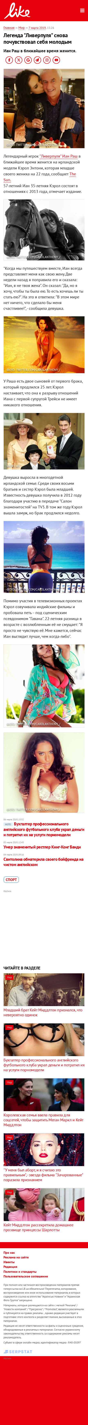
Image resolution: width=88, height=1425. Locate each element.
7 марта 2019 (37, 28)
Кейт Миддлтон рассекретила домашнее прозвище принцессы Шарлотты (38, 1227)
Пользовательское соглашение (25, 1276)
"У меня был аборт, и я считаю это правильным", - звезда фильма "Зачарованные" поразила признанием (43, 1174)
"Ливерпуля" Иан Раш (58, 156)
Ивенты (9, 1262)
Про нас (9, 1252)
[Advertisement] (44, 927)
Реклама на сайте (16, 1257)
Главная (9, 28)
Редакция (10, 1267)
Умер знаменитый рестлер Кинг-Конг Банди (42, 847)
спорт (11, 879)
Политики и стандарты (19, 1271)
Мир (21, 28)
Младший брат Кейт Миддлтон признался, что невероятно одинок (42, 1012)
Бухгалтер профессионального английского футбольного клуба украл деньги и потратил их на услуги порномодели (43, 829)
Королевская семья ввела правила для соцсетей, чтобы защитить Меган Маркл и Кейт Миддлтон (43, 1119)
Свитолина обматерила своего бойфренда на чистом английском (43, 861)
